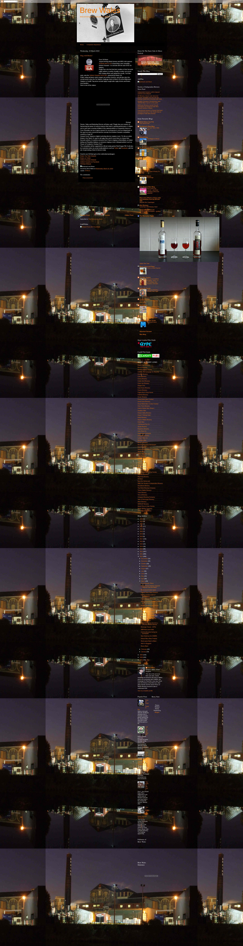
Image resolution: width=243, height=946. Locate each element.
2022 (141, 526)
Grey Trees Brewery (144, 406)
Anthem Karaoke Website (88, 160)
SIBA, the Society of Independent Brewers (150, 483)
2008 (141, 657)
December (144, 558)
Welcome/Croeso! (152, 322)
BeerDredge (150, 177)
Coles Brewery (142, 376)
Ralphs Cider (141, 470)
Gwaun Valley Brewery (144, 413)
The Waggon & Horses (153, 138)
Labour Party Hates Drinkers (149, 592)
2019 (141, 534)
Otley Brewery (142, 456)
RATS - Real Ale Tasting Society (147, 472)
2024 (141, 521)
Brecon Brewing (142, 367)
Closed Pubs (144, 137)
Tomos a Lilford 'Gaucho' (153, 268)
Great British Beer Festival (145, 399)
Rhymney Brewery (143, 476)
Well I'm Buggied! (146, 643)
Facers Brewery (142, 390)
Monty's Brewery (143, 442)
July (142, 571)
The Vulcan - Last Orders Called (148, 317)
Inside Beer (141, 422)
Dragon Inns (141, 385)
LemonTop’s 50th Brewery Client (148, 207)
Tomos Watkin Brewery (144, 490)
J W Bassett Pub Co (144, 424)
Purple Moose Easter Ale (148, 599)
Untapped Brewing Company (146, 497)
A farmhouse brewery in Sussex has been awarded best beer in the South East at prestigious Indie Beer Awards (150, 112)
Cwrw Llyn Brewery (143, 383)
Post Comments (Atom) (95, 219)
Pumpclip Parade (145, 288)
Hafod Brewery (142, 417)
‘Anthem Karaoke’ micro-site (98, 75)
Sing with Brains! (86, 55)
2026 (141, 519)
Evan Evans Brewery (144, 388)
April (142, 578)
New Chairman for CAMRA (149, 636)
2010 (141, 556)
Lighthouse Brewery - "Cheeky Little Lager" (153, 290)
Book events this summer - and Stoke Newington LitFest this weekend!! (153, 191)
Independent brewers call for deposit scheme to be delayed (149, 92)
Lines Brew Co (142, 431)
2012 (141, 551)
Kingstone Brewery (143, 429)
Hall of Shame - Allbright (146, 730)
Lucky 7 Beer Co (143, 438)
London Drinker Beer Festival (149, 613)
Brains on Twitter (85, 158)
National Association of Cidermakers (148, 449)
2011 (141, 554)
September (144, 566)
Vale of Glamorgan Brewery (146, 499)
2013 (141, 549)
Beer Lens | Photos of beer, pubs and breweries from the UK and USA (150, 199)
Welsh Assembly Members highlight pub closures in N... (151, 602)
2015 (141, 544)
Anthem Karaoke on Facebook (89, 162)
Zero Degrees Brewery (144, 511)
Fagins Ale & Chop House (145, 392)
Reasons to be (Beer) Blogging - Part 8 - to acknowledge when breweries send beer (153, 281)
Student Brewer (145, 299)
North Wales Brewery (144, 454)
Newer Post (85, 215)
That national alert (145, 123)
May (142, 576)
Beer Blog (143, 334)
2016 (141, 541)
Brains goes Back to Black (148, 641)
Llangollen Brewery (143, 435)
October (143, 563)
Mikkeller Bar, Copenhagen (147, 202)
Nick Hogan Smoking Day (148, 618)
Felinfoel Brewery (143, 394)
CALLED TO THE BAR (147, 159)
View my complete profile (145, 690)
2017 (141, 539)
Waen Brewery (142, 501)
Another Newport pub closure (149, 605)
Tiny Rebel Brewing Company (146, 488)
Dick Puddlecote (145, 170)
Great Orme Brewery (144, 401)
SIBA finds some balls (147, 629)
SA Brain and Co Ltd (105, 63)
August (143, 568)
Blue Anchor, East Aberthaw (149, 615)
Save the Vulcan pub (144, 481)
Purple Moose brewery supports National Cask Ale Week (150, 586)
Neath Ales (141, 451)
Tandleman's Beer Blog (147, 126)
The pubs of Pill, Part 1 (146, 785)
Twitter (116, 148)
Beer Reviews (144, 205)
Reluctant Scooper (146, 331)
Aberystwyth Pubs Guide (148, 320)
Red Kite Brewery (143, 474)
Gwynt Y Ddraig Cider (144, 415)
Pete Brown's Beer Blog (147, 187)
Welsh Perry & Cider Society (146, 506)
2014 (141, 546)
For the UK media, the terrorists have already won (153, 308)
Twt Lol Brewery (142, 495)
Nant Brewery (142, 447)
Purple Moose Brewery (144, 467)
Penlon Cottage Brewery (145, 458)
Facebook (124, 148)
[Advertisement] (107, 198)
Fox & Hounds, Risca (147, 583)
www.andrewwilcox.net (147, 209)
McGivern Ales (142, 440)
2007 (141, 660)
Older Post (129, 215)
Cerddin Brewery (143, 374)
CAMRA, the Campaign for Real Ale (148, 372)
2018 (141, 536)
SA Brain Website (85, 164)
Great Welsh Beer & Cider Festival (148, 404)
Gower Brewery (142, 397)
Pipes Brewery (142, 460)
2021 (141, 529)
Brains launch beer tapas (148, 590)
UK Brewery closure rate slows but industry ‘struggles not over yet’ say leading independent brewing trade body (150, 97)
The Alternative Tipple (147, 216)
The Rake (144, 608)
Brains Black (144, 646)
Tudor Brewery (142, 492)
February (144, 649)
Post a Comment (88, 178)
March (143, 581)
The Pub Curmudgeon (147, 148)
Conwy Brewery (142, 378)
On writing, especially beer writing (153, 161)
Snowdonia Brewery (144, 485)
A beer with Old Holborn (148, 610)
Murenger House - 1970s (148, 627)
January (143, 651)
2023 (141, 524)
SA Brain (87, 170)
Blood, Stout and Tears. (147, 266)
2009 (141, 655)
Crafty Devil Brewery (144, 381)
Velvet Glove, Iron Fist (147, 122)
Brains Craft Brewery (144, 365)
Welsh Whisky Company (145, 508)
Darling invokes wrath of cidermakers (148, 595)
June (143, 573)
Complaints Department (94, 44)
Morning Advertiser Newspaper (147, 444)
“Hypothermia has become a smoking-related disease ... (150, 623)
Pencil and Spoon (145, 176)
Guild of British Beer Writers (146, 408)
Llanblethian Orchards (144, 433)
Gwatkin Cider (142, 410)
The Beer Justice (145, 277)
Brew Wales (100, 10)
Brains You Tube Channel (88, 156)
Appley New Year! (144, 263)
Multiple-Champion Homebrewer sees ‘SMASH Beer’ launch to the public (149, 102)
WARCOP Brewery (143, 504)
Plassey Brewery (143, 463)
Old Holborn (144, 305)
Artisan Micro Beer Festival (149, 638)
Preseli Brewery (142, 465)
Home (82, 44)
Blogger (157, 712)
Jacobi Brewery (142, 426)
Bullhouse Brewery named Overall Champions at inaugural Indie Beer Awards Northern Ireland (148, 106)
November (144, 561)
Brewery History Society (145, 369)
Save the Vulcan (145, 316)
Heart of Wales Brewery (145, 419)
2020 (141, 531)
